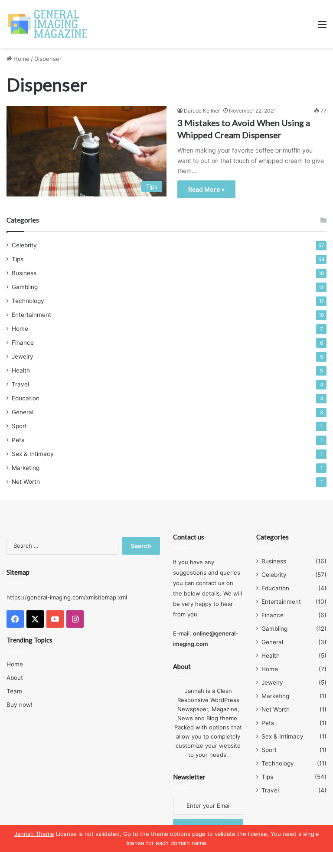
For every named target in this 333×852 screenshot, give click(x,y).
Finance (23, 342)
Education (25, 398)
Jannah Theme (34, 833)
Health (21, 370)
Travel (20, 384)
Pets (18, 439)
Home (20, 58)
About (15, 677)
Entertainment (31, 314)
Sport (19, 426)
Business (24, 273)
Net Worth (26, 481)
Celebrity (24, 245)
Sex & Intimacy (33, 453)
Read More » (206, 189)
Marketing (25, 467)
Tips (17, 259)
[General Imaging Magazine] (48, 24)
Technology (28, 300)
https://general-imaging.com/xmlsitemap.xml (67, 597)
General (22, 412)
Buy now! (20, 704)
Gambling (25, 286)
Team (14, 691)
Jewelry (22, 356)
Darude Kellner (202, 110)
